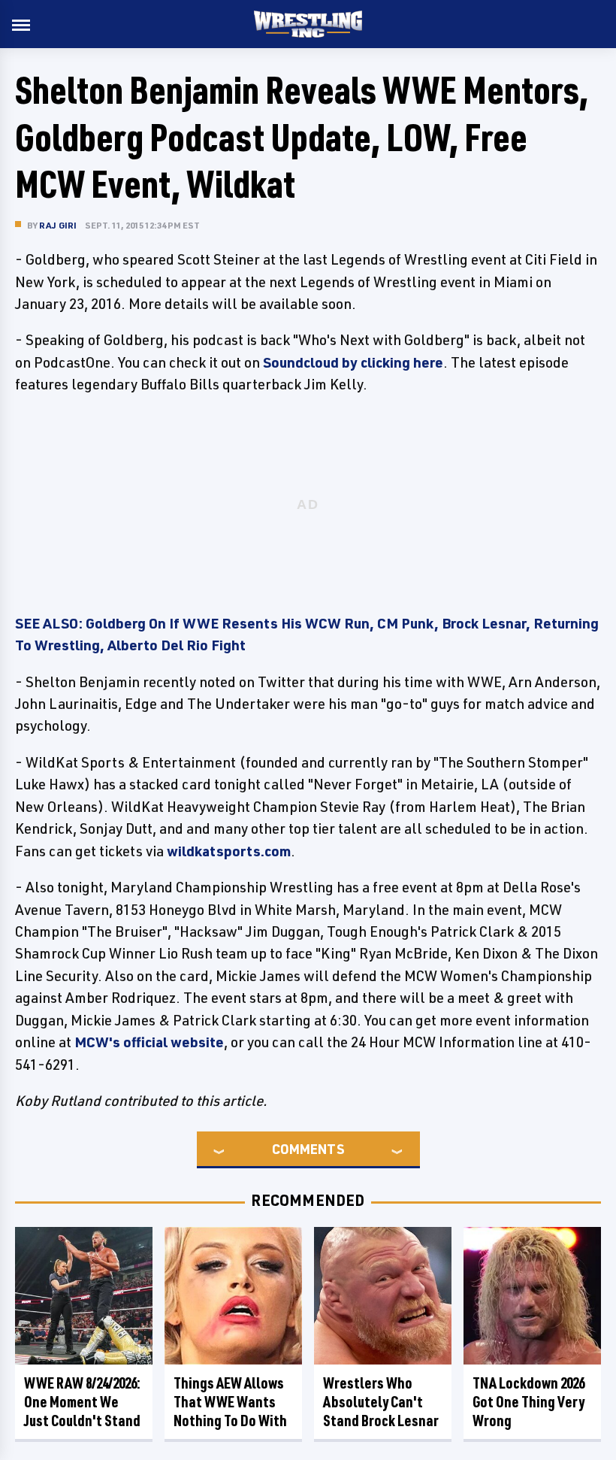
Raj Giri (58, 225)
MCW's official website (149, 1042)
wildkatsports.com (229, 851)
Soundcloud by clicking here (353, 362)
